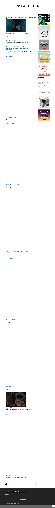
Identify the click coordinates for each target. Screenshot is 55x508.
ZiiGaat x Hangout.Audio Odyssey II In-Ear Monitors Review (44, 86)
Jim (6, 36)
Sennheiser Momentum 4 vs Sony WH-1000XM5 (17, 33)
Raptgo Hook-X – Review (11, 117)
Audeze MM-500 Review (11, 41)
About (32, 1)
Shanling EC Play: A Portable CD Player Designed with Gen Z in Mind (43, 83)
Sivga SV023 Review (10, 408)
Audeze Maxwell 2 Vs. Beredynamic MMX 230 (44, 90)
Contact (35, 1)
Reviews (27, 1)
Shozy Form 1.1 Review (11, 475)
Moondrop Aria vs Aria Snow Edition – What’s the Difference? (17, 251)
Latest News (23, 1)
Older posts (12, 484)
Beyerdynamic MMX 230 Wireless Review (44, 92)
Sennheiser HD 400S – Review (13, 184)
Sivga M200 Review (10, 386)
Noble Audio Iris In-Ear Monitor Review (43, 80)
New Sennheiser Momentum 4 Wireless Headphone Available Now (17, 49)
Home (19, 1)
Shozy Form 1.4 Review (11, 319)
